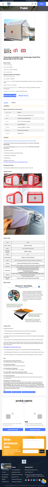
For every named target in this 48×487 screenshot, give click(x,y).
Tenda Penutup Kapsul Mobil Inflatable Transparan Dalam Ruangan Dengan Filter (34, 424)
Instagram (37, 480)
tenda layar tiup (7, 392)
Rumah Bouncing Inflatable (17, 474)
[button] (8, 416)
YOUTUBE (29, 480)
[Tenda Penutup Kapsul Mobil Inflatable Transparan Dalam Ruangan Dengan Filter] (35, 413)
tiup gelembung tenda (16, 472)
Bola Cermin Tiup (15, 476)
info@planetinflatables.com (31, 0)
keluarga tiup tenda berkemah (28, 392)
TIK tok (39, 480)
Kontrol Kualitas (5, 474)
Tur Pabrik (4, 472)
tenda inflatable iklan (16, 469)
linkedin (26, 480)
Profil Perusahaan (5, 469)
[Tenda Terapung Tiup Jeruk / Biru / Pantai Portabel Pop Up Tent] (13, 413)
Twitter (34, 480)
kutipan (41, 3)
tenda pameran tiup (16, 392)
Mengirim (42, 451)
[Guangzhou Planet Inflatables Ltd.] (9, 4)
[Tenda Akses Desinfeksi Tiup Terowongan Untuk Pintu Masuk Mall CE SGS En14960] (19, 30)
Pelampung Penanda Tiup (17, 479)
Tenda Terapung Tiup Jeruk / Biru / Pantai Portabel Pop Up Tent (12, 424)
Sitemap (3, 479)
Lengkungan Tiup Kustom (17, 481)
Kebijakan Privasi (5, 481)
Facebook (31, 480)
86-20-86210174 (43, 0)
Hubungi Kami (5, 476)
